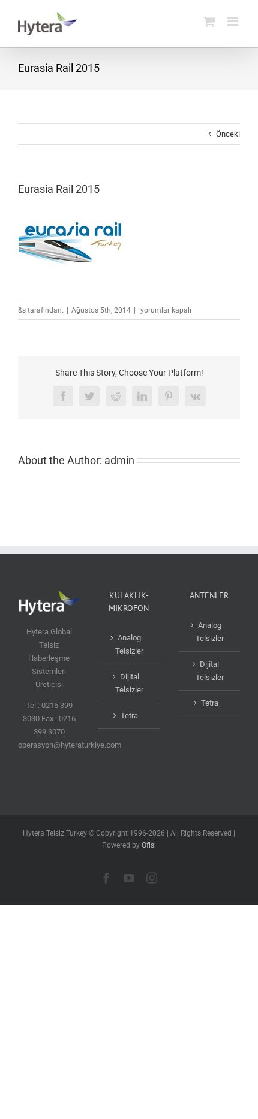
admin (119, 460)
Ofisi (149, 845)
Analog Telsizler (129, 644)
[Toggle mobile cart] (209, 21)
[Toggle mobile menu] (233, 21)
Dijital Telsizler (129, 683)
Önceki (228, 133)
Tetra (129, 715)
